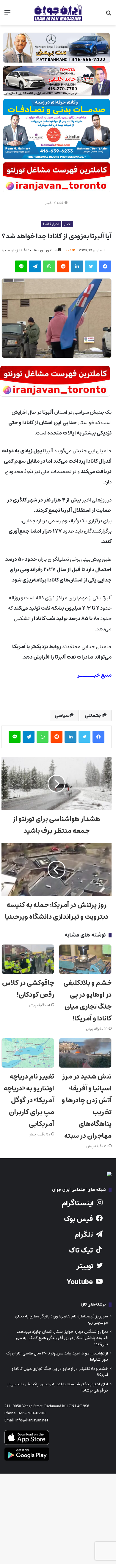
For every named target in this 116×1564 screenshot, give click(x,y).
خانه (60, 202)
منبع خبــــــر (94, 675)
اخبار (49, 202)
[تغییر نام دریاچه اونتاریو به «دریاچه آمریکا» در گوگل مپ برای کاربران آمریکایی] (27, 1053)
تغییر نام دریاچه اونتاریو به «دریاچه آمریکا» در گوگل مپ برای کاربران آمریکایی (29, 1100)
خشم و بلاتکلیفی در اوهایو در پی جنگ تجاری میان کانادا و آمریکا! (87, 1000)
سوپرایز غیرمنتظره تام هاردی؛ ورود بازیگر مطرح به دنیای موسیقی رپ (61, 1319)
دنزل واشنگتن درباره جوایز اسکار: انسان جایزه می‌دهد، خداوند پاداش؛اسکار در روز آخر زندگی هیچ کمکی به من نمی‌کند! (62, 1338)
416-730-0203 (32, 1413)
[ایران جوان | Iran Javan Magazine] (58, 12)
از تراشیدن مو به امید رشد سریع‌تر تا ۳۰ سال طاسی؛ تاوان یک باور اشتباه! (57, 1356)
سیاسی (62, 715)
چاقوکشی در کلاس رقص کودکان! (28, 989)
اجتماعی (94, 715)
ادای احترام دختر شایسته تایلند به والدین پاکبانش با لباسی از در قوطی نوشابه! (57, 1387)
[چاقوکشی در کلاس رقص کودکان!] (27, 959)
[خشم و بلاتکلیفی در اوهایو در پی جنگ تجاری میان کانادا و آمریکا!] (85, 959)
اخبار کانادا (51, 224)
